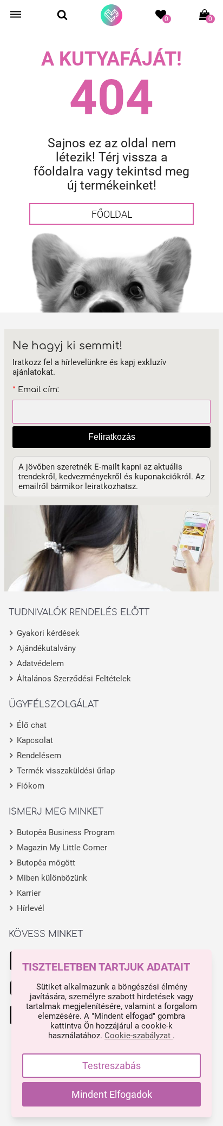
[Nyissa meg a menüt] (16, 14)
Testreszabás (111, 1065)
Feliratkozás (111, 436)
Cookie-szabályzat (138, 1035)
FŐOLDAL (111, 214)
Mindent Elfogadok (111, 1094)
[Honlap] (111, 15)
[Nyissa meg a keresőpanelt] (62, 14)
